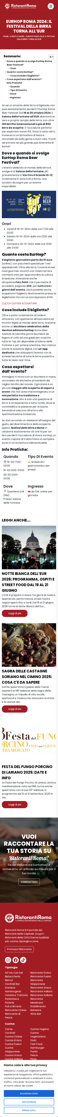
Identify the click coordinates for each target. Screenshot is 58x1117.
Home (6, 36)
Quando (15, 86)
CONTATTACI (29, 882)
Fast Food (36, 1044)
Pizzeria (9, 1002)
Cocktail (10, 1033)
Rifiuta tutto (29, 1110)
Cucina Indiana (14, 1059)
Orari (13, 68)
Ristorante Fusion (40, 976)
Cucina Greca (13, 1055)
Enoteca (10, 987)
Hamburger (37, 1048)
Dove (13, 93)
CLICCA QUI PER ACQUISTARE (19, 303)
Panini (33, 1051)
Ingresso (15, 97)
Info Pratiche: (15, 82)
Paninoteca (12, 999)
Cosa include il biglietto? (25, 75)
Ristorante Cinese (15, 1010)
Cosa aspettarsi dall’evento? (24, 79)
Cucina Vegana (39, 1029)
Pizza (33, 1059)
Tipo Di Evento (18, 90)
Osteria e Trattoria (16, 995)
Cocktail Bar (12, 984)
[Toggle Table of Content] (49, 56)
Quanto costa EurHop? (20, 72)
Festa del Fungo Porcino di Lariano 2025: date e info (27, 772)
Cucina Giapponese (12, 1049)
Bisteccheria (12, 976)
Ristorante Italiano (41, 995)
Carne (9, 1029)
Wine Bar (35, 1014)
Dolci (33, 1040)
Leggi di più (14, 613)
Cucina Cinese (13, 1036)
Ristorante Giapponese (37, 982)
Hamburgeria (13, 991)
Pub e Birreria (13, 1006)
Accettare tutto (29, 1093)
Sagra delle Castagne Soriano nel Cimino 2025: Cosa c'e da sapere (27, 677)
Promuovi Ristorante (19, 949)
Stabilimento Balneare (38, 1008)
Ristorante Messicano (36, 1000)
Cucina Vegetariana (37, 1034)
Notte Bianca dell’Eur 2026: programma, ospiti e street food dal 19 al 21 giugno (28, 582)
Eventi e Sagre (17, 36)
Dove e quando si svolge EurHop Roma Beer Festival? (29, 63)
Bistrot (9, 980)
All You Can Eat (14, 973)
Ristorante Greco (40, 987)
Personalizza (29, 1101)
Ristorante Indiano (41, 991)
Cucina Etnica (13, 1040)
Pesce (34, 1055)
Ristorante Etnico (40, 973)
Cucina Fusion (13, 1044)
